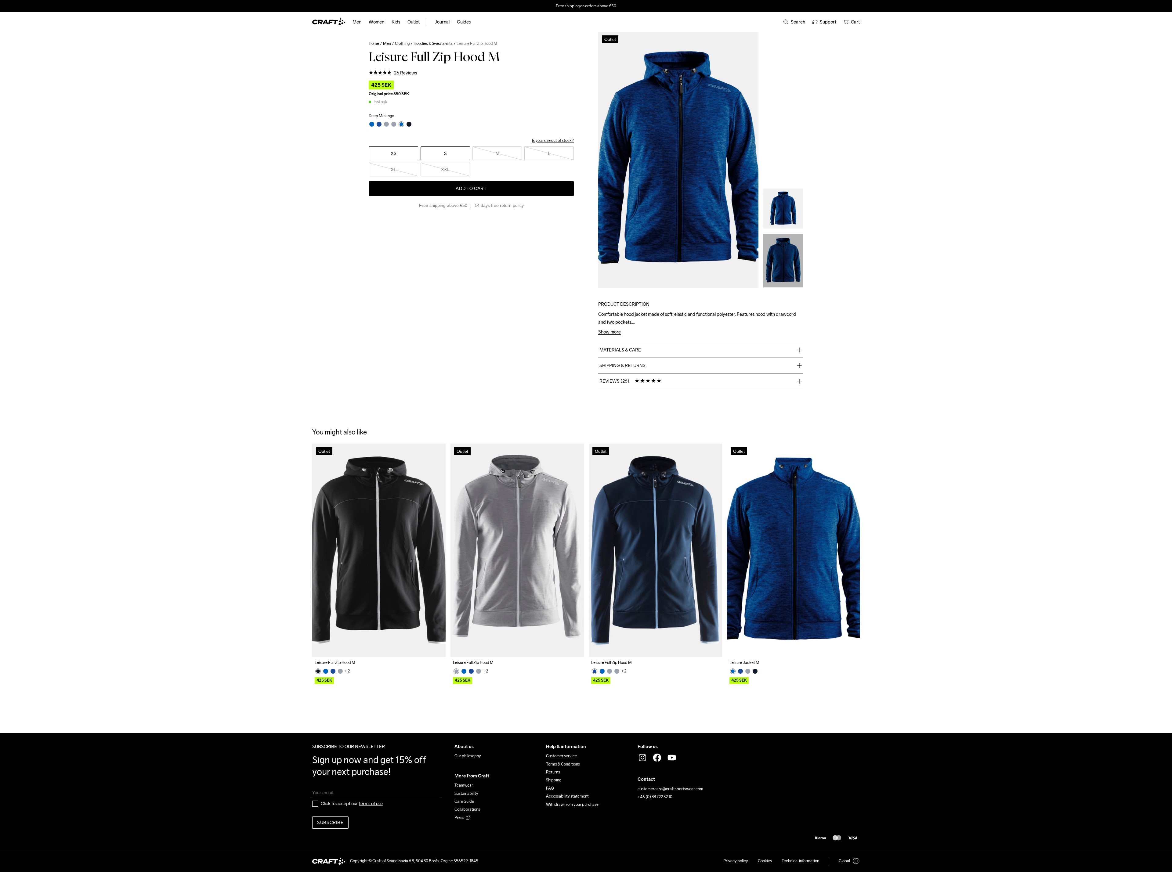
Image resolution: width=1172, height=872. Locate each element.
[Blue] (326, 687)
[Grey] (340, 687)
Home (374, 43)
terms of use (371, 819)
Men (387, 43)
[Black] (318, 686)
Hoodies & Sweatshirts (433, 43)
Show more (609, 332)
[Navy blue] (333, 687)
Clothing (402, 43)
